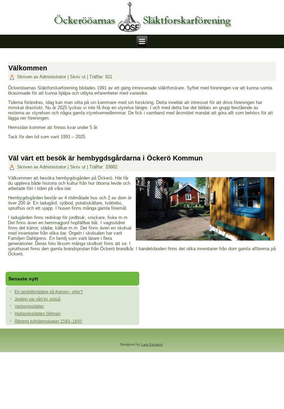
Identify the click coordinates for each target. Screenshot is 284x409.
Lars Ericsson (152, 344)
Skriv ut (78, 76)
